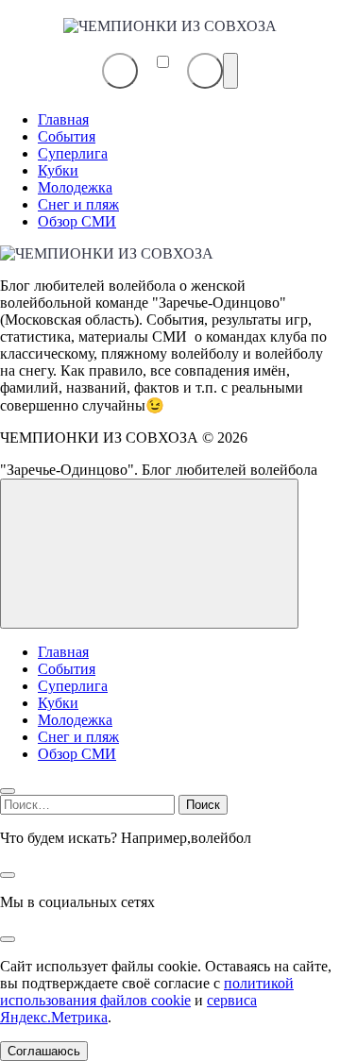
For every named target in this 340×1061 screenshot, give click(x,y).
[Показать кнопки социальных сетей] (120, 71)
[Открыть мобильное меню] (230, 71)
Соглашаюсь (44, 1051)
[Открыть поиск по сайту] (205, 71)
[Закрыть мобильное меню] (7, 791)
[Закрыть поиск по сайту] (7, 875)
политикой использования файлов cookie (147, 991)
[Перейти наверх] (149, 554)
